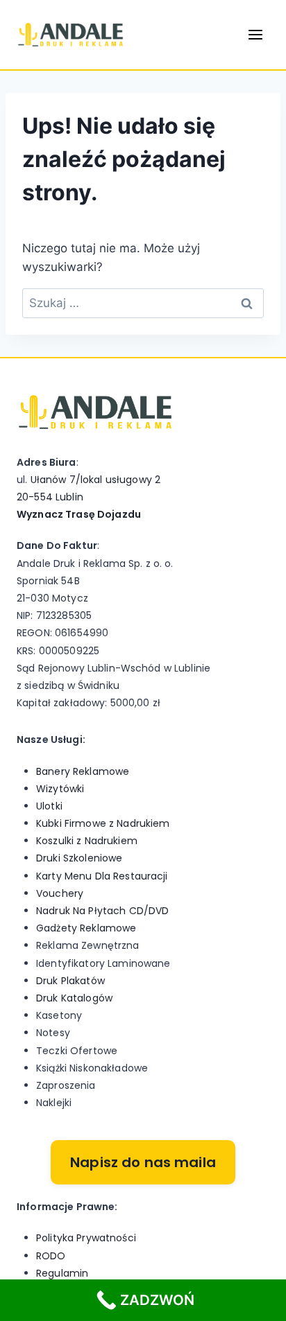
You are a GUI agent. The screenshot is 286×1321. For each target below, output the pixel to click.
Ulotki (49, 806)
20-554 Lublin (50, 497)
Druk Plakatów (70, 981)
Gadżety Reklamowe (86, 928)
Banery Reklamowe (82, 771)
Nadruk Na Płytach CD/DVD (102, 911)
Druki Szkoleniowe (79, 858)
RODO (51, 1256)
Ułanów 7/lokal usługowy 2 (96, 480)
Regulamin (62, 1273)
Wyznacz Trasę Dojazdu (79, 514)
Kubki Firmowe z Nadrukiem (103, 823)
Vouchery (59, 893)
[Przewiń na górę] (267, 1266)
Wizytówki (60, 789)
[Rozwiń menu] (255, 34)
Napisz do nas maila (143, 1162)
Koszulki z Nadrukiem (86, 841)
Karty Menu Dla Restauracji (102, 876)
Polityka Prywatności (86, 1238)
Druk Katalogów (74, 998)
